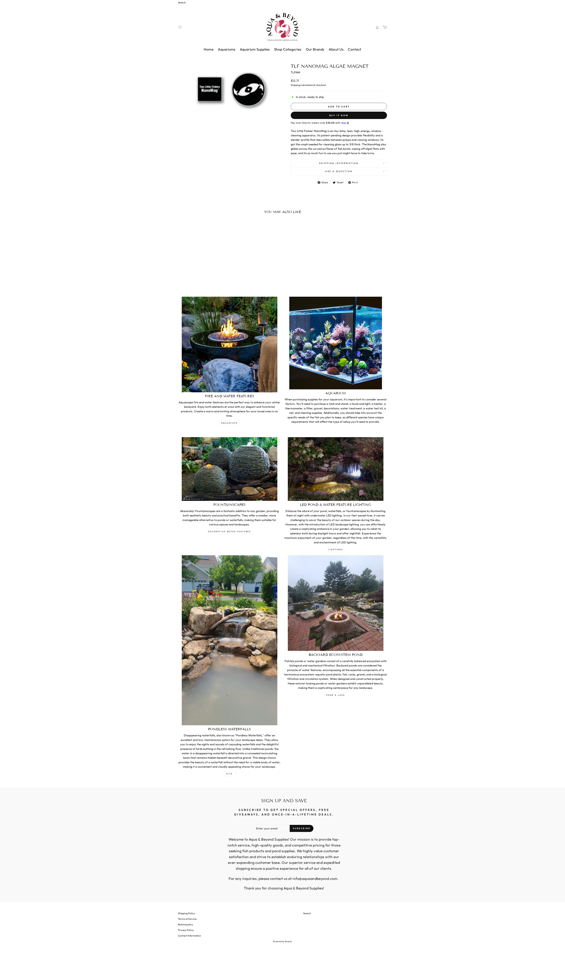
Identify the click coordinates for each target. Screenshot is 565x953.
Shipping (295, 85)
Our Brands (315, 49)
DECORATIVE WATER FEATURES (229, 531)
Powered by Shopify (282, 941)
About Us (336, 49)
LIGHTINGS (335, 549)
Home (208, 49)
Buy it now (339, 115)
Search (182, 2)
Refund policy (185, 924)
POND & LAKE (335, 695)
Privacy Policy (186, 930)
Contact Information (189, 935)
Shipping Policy (186, 913)
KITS (229, 774)
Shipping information (338, 163)
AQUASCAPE (229, 423)
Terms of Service (187, 918)
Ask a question (339, 171)
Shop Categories (287, 49)
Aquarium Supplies (255, 49)
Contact (354, 49)
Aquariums (226, 49)
